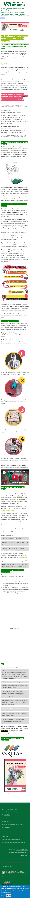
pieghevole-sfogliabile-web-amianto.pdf (15, 793)
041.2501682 (7, 827)
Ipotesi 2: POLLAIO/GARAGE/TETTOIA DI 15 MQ (15, 543)
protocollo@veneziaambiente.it (13, 839)
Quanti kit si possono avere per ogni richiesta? (14, 682)
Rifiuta (3, 895)
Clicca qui (15, 743)
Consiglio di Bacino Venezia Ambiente (12, 9)
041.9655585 (4, 731)
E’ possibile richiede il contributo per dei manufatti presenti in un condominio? (12, 709)
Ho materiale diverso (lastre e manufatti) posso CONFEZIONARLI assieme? (14, 686)
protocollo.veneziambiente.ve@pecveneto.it (15, 842)
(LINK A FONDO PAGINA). (8, 510)
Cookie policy (12, 849)
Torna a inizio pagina (15, 797)
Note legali (11, 852)
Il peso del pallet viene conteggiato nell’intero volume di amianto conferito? (14, 714)
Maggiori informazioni (6, 892)
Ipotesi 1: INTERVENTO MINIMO (12, 539)
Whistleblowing (24, 855)
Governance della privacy (22, 849)
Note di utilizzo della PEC (21, 852)
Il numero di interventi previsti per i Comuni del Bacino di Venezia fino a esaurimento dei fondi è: (14, 565)
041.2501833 (7, 814)
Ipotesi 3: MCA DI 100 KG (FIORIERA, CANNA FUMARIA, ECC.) (13, 549)
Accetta (8, 895)
